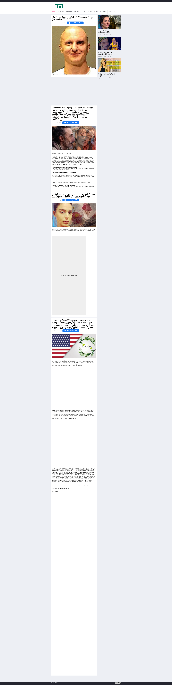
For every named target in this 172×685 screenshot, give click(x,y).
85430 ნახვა (109, 56)
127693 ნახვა (109, 34)
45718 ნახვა (59, 330)
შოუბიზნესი (69, 12)
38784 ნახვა (59, 200)
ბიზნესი (110, 12)
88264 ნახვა (58, 122)
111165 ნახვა (108, 77)
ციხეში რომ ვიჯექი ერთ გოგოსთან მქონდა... (106, 53)
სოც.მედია (96, 12)
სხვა (115, 12)
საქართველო (103, 12)
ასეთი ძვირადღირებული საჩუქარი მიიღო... (107, 31)
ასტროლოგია (61, 12)
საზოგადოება (77, 12)
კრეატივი (89, 12)
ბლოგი (83, 12)
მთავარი (54, 12)
